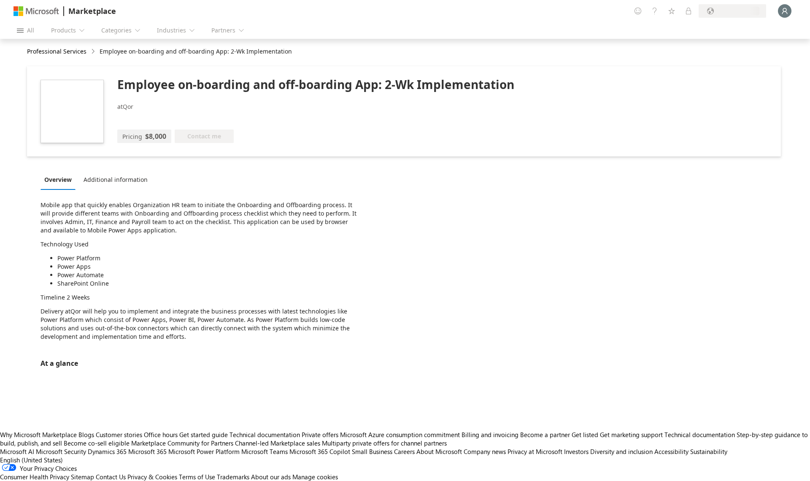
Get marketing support (631, 434)
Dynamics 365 (107, 451)
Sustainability (708, 451)
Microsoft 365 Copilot (319, 451)
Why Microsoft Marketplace (38, 434)
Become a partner (545, 434)
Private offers (320, 434)
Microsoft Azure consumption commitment (401, 434)
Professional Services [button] (56, 51)
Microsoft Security (61, 451)
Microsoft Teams (264, 451)
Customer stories (119, 434)
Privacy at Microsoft (535, 451)
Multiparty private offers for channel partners (384, 443)
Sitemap (82, 477)
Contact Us (111, 477)
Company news (485, 451)
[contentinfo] (94, 52)
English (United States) (31, 460)
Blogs (86, 434)
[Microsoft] (36, 11)
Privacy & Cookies (152, 477)
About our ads (271, 477)
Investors (576, 451)
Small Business (372, 451)
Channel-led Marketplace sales (277, 443)
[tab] (60, 179)
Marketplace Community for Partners (182, 443)
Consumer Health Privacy (34, 477)
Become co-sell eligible (97, 443)
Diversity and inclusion (621, 451)
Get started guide (203, 434)
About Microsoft (439, 451)
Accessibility (671, 451)
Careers (404, 451)
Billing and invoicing (490, 434)
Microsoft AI (17, 451)
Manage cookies (315, 477)
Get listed (585, 434)
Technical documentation (265, 434)
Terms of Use (197, 477)
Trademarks (233, 477)
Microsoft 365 (147, 451)
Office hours (161, 434)
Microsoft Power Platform (204, 451)
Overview (58, 180)
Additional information (116, 180)
